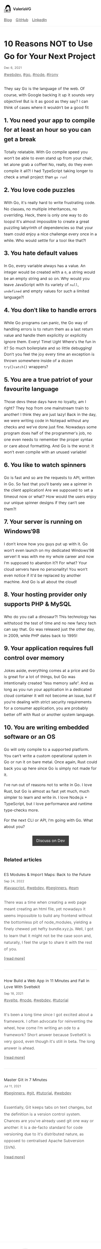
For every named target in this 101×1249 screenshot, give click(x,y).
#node (38, 74)
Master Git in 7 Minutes (25, 1079)
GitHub (22, 19)
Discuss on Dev (50, 840)
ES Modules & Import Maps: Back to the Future (47, 874)
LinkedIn (39, 19)
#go (26, 74)
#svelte (10, 1000)
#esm (74, 887)
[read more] (14, 958)
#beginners (56, 887)
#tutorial (60, 1000)
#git (30, 1092)
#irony (52, 74)
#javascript (14, 887)
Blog (8, 19)
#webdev (12, 74)
